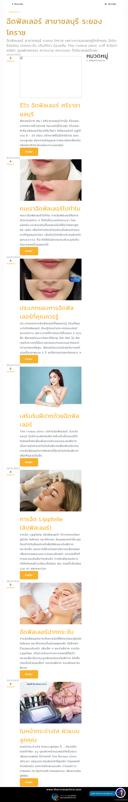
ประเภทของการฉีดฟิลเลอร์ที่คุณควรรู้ (47, 312)
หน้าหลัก (111, 4)
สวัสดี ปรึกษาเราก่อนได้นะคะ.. (102, 793)
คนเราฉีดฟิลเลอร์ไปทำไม (50, 208)
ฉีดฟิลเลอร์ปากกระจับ (47, 631)
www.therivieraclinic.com (64, 789)
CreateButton (120, 800)
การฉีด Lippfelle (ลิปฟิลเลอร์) (41, 523)
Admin (11, 61)
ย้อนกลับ (19, 4)
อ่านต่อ (28, 151)
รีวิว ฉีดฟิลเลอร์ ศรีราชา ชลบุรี (50, 109)
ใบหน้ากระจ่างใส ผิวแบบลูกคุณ (50, 735)
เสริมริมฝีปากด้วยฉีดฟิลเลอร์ (49, 420)
